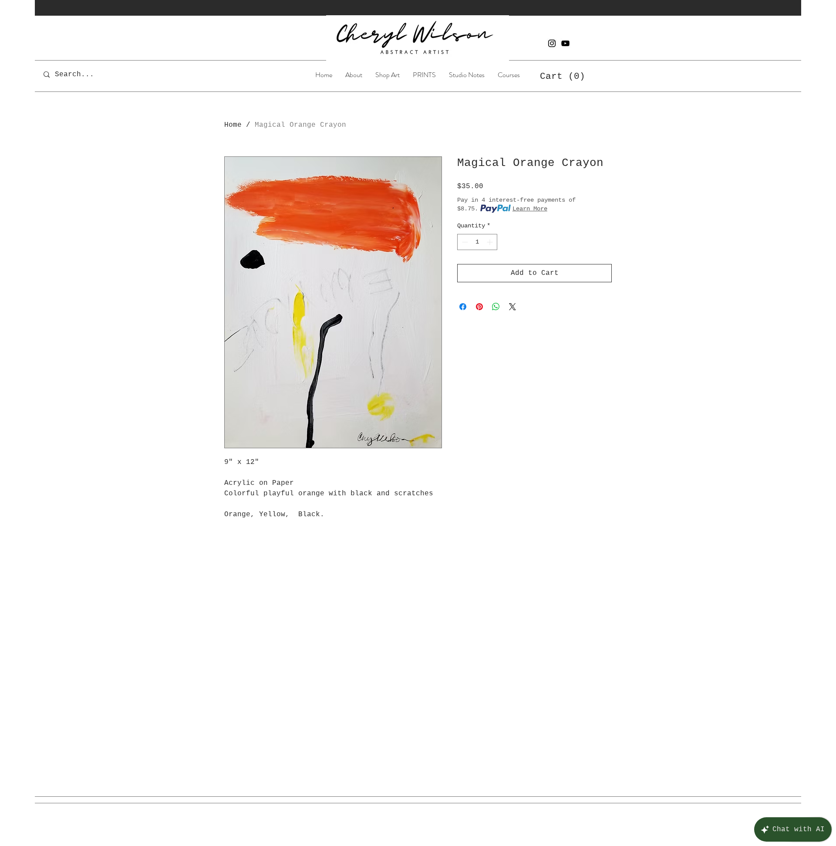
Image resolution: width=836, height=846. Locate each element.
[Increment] (490, 242)
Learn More (529, 208)
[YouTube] (565, 43)
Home (233, 125)
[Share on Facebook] (463, 306)
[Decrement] (463, 242)
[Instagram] (552, 43)
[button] (387, 74)
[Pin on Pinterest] (479, 306)
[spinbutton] (477, 242)
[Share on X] (512, 306)
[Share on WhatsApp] (496, 306)
